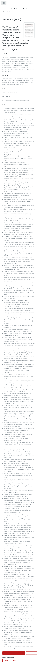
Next (15, 660)
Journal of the (16, 10)
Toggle (4, 3)
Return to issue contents (14, 653)
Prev (6, 660)
